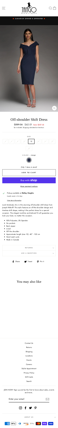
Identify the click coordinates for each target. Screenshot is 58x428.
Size (29, 137)
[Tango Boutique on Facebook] (25, 407)
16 (45, 141)
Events (29, 360)
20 (29, 148)
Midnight (29, 160)
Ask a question (29, 253)
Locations (29, 355)
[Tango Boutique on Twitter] (30, 407)
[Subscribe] (47, 399)
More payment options (28, 186)
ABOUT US (29, 417)
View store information (14, 200)
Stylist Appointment (29, 368)
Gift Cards (29, 377)
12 (31, 141)
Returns (29, 248)
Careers (29, 364)
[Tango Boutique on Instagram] (20, 407)
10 (24, 141)
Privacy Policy (29, 373)
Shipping (26, 127)
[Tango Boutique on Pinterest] (35, 407)
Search (29, 381)
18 (52, 141)
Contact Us (29, 343)
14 (38, 141)
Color (29, 155)
